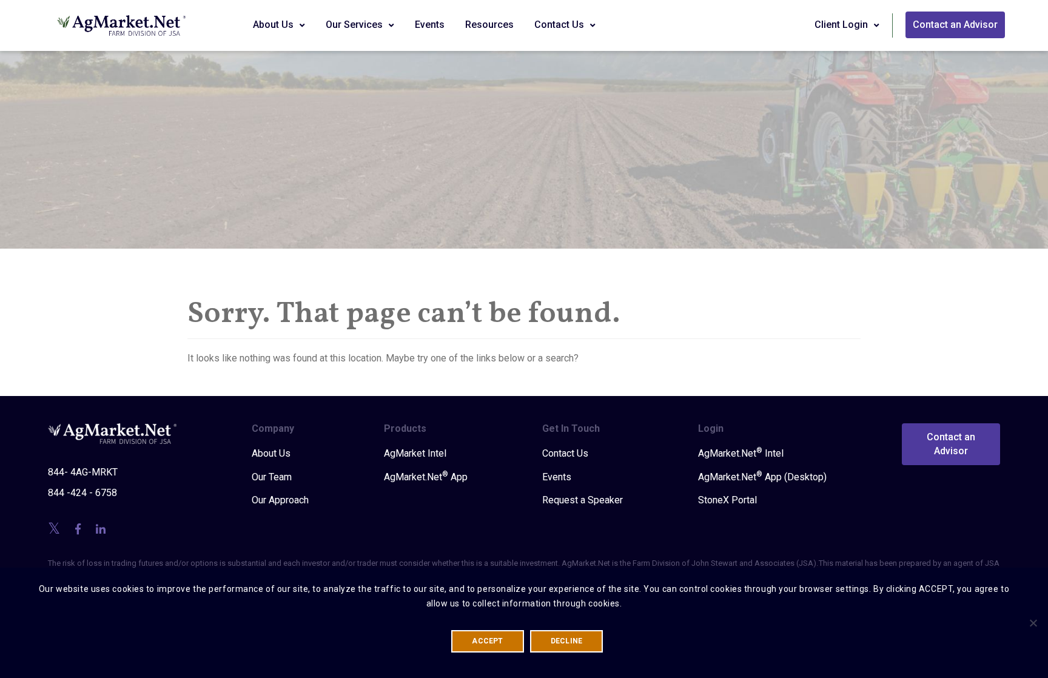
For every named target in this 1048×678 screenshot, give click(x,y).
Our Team (272, 477)
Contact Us (560, 24)
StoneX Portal (727, 500)
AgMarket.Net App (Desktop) (762, 477)
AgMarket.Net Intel (741, 453)
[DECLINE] (1033, 623)
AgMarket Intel (415, 453)
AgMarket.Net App (426, 477)
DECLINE (567, 641)
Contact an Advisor (955, 24)
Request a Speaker (582, 500)
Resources (489, 24)
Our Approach (280, 500)
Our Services (355, 24)
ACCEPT (487, 641)
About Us (274, 24)
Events (430, 24)
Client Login (842, 24)
